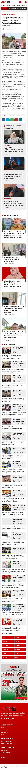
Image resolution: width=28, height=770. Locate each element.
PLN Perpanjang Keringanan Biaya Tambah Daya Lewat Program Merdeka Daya (18, 619)
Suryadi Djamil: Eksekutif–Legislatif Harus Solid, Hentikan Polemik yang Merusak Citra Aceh (14, 203)
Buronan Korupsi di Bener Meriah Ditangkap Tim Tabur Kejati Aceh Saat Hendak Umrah (18, 348)
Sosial (16, 653)
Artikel (3, 5)
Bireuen (14, 423)
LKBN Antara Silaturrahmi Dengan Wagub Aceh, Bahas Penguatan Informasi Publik (18, 562)
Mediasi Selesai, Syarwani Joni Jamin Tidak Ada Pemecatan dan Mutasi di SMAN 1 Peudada (19, 420)
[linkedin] (20, 119)
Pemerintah (18, 645)
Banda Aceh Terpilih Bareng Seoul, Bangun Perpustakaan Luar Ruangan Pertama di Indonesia (19, 591)
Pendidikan (5, 649)
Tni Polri (17, 657)
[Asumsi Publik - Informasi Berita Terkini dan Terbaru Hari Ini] (6, 3)
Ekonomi (13, 5)
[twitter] (8, 119)
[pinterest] (16, 119)
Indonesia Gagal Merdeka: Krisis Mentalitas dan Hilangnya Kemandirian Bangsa (18, 520)
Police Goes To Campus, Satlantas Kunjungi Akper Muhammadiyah (11, 259)
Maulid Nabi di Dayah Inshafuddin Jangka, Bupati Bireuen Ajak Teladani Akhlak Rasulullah (18, 549)
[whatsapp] (12, 119)
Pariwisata (24, 5)
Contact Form (4, 757)
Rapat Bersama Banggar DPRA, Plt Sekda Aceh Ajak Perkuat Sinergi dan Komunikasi (18, 405)
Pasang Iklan (4, 732)
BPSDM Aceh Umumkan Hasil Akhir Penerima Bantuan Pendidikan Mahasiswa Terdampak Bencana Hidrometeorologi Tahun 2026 (19, 462)
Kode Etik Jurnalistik (6, 743)
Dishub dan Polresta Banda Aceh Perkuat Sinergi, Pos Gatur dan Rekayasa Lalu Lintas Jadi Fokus (19, 376)
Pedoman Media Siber (6, 741)
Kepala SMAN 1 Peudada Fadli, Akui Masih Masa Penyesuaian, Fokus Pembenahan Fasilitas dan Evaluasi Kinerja (13, 334)
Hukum (18, 5)
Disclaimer (4, 755)
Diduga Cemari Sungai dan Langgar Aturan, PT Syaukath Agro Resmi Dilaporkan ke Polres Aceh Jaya (19, 506)
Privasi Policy (4, 750)
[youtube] (11, 721)
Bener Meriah (14, 352)
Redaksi (3, 727)
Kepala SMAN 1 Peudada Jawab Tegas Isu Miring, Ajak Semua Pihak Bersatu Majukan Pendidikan (14, 309)
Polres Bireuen (11, 14)
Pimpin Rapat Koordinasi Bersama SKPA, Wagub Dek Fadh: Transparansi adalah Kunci (18, 491)
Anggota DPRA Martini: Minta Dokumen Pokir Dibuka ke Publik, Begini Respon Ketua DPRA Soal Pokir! (13, 150)
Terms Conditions (5, 752)
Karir (2, 734)
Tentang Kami (4, 730)
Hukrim (17, 641)
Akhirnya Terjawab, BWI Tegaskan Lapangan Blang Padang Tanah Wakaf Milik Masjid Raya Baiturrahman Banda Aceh (18, 533)
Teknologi (5, 657)
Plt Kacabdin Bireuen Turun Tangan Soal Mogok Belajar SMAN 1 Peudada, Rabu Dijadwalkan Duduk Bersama (13, 284)
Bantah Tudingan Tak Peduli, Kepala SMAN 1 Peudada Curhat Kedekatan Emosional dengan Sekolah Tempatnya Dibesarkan (14, 234)
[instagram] (9, 721)
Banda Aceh (7, 145)
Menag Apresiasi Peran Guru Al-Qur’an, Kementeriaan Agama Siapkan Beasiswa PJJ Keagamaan (13, 176)
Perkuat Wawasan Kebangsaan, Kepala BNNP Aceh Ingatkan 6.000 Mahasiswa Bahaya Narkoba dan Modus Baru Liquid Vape (18, 605)
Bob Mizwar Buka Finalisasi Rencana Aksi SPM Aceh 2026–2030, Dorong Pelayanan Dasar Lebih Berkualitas (19, 362)
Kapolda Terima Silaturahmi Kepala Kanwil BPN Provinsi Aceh (18, 391)
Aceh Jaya (15, 509)
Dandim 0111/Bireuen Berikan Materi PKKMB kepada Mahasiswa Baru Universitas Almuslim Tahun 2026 (19, 449)
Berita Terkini (11, 115)
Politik (4, 653)
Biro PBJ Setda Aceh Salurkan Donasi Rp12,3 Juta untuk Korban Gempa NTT (18, 476)
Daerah (8, 5)
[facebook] (3, 119)
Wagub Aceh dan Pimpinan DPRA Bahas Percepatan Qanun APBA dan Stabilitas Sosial (19, 434)
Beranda (4, 14)
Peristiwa (17, 649)
